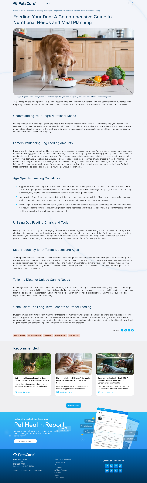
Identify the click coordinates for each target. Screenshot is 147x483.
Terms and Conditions (62, 460)
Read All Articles (73, 405)
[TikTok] (120, 466)
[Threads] (120, 470)
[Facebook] (107, 466)
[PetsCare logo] (24, 3)
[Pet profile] (128, 3)
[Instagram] (111, 466)
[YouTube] (116, 466)
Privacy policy (59, 462)
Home (15, 10)
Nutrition (30, 10)
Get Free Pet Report (25, 441)
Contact (57, 472)
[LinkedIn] (116, 470)
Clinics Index (59, 478)
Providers (58, 467)
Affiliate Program (60, 470)
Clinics (56, 475)
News (22, 10)
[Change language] (133, 3)
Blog (48, 3)
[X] (111, 470)
